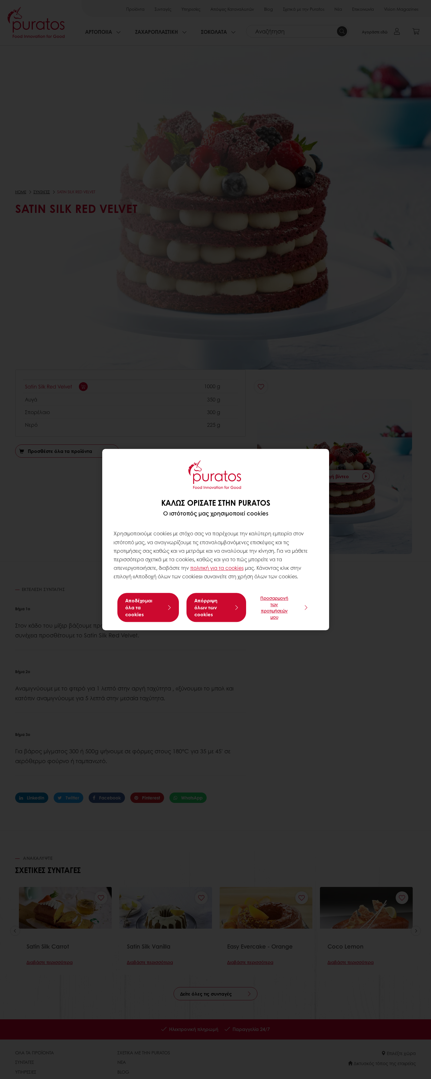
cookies (234, 567)
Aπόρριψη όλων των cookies (205, 607)
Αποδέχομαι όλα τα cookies (138, 607)
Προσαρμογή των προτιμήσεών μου (274, 607)
